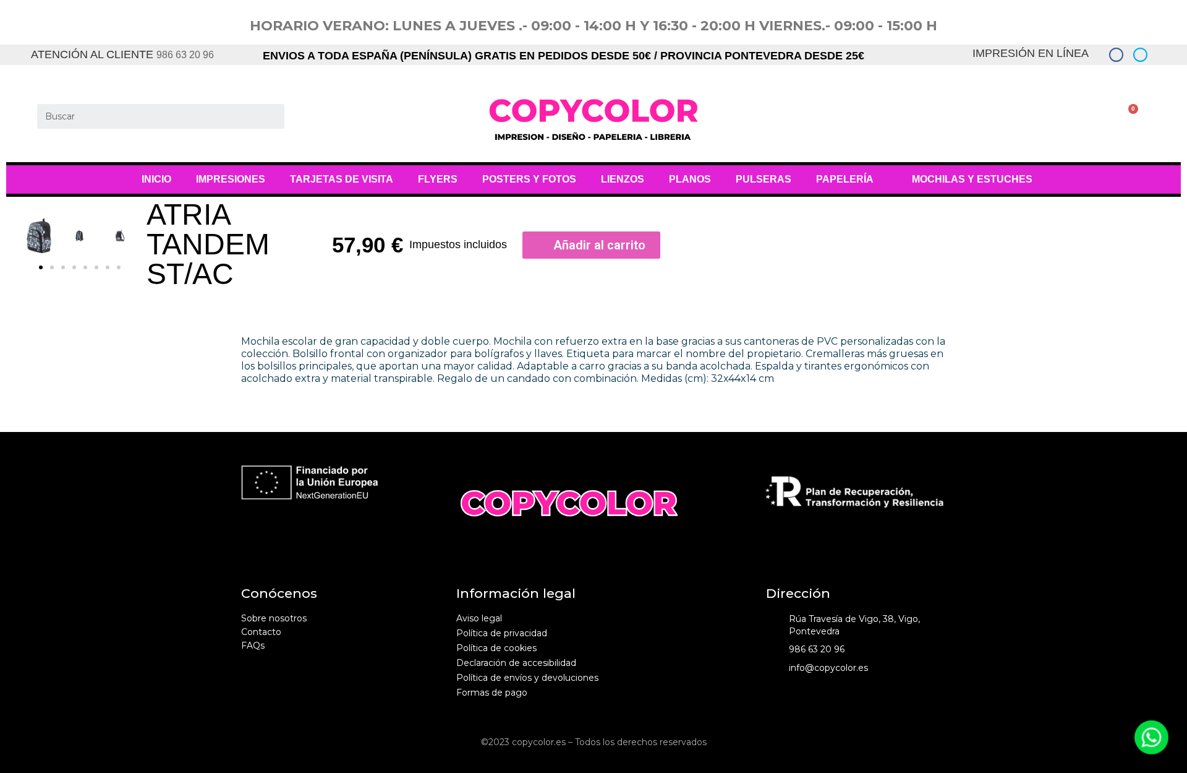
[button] (41, 267)
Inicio (156, 179)
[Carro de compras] (1123, 116)
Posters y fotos (529, 179)
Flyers (437, 179)
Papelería (845, 179)
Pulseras (763, 179)
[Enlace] (1116, 55)
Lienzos (622, 179)
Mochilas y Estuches (972, 179)
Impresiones (230, 179)
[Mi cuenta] (1103, 116)
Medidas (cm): (674, 378)
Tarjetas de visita (341, 179)
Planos (690, 179)
